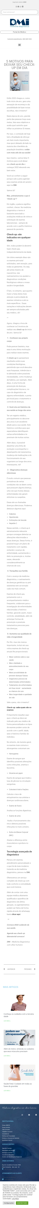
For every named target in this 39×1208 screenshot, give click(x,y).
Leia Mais (15, 1199)
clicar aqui (16, 914)
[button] (19, 32)
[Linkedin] (23, 7)
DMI (14, 185)
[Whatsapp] (21, 7)
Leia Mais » (7, 1021)
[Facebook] (18, 7)
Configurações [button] (9, 1203)
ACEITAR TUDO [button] (22, 1203)
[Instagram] (16, 7)
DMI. (28, 872)
